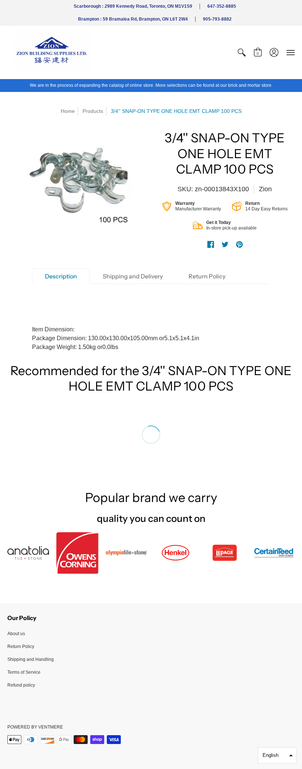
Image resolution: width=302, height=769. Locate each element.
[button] (241, 52)
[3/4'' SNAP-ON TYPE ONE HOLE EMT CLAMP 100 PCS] (77, 181)
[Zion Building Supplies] (53, 52)
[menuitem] (241, 52)
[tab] (61, 276)
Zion (265, 189)
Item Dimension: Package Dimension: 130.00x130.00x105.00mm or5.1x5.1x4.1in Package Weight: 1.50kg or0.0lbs (115, 338)
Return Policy (20, 646)
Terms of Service (24, 672)
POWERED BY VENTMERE (35, 727)
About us (16, 633)
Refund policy (21, 685)
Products (92, 111)
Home (68, 111)
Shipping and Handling (30, 659)
